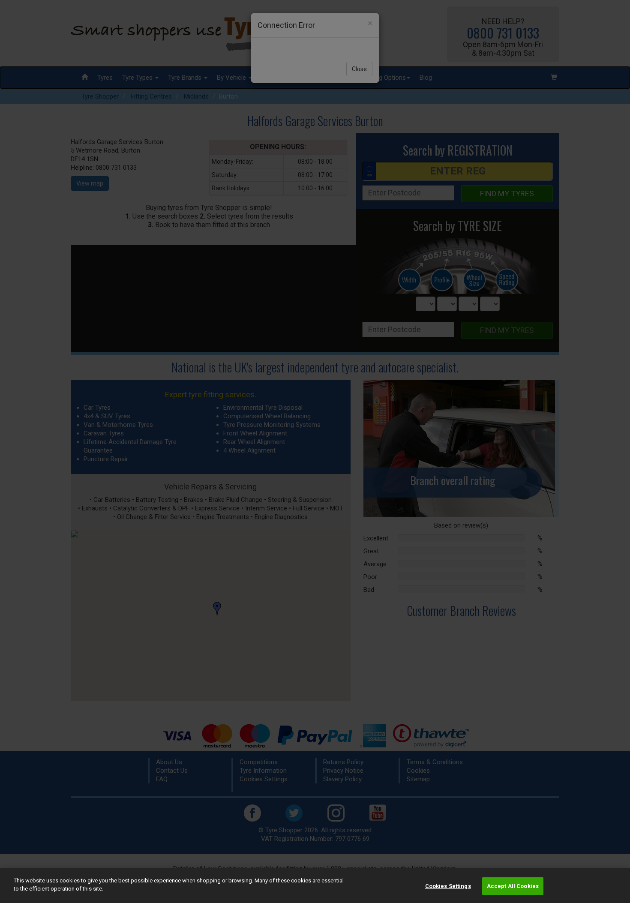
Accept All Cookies (513, 886)
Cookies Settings (448, 886)
